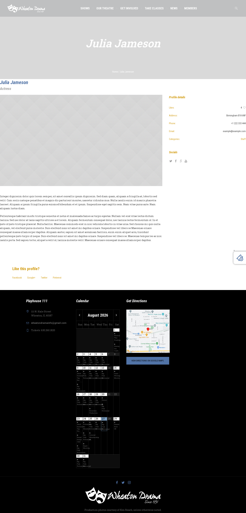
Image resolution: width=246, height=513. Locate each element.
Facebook (17, 277)
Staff (243, 139)
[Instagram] (129, 483)
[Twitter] (123, 483)
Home (115, 71)
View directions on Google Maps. (147, 360)
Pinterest (57, 277)
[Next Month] (116, 315)
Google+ (31, 277)
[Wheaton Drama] (123, 495)
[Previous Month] (79, 315)
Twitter (44, 277)
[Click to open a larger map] (148, 331)
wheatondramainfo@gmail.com (48, 323)
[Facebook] (117, 483)
